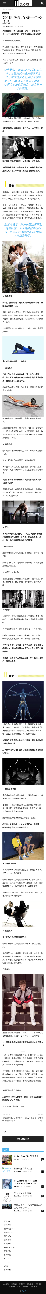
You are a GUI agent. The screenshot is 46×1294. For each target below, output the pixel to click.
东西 (18, 1287)
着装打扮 (22, 1284)
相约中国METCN (10, 1229)
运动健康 (11, 9)
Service (16, 1159)
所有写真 (7, 1221)
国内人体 (7, 1236)
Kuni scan (8, 1258)
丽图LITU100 (9, 1232)
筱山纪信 (7, 1251)
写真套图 (25, 1287)
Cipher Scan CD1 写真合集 (26, 1156)
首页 (3, 9)
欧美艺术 (7, 1240)
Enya (6, 1266)
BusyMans (9, 26)
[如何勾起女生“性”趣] (7, 1171)
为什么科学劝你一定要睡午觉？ (33, 1119)
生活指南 (14, 1284)
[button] (42, 3)
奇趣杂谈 (12, 1287)
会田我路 (7, 1255)
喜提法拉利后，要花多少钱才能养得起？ (12, 1119)
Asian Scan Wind (10, 1247)
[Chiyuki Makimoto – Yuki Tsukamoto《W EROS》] (7, 1184)
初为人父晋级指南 (22, 1193)
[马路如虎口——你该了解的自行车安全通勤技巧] (7, 1206)
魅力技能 (6, 1284)
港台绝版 (7, 1225)
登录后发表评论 (23, 1139)
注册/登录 (34, 1287)
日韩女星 (7, 1243)
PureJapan (8, 1262)
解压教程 (7, 1269)
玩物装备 (30, 1284)
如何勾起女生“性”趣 (23, 1168)
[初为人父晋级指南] (7, 1197)
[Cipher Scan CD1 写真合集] (7, 1160)
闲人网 (24, 1291)
